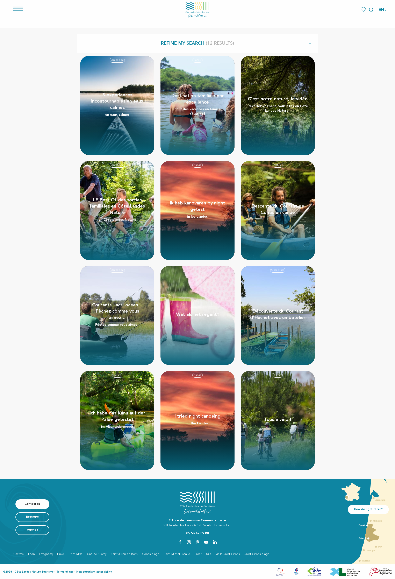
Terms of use (64, 572)
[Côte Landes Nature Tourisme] (197, 10)
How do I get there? (368, 509)
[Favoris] (363, 10)
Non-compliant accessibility (94, 572)
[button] (371, 10)
